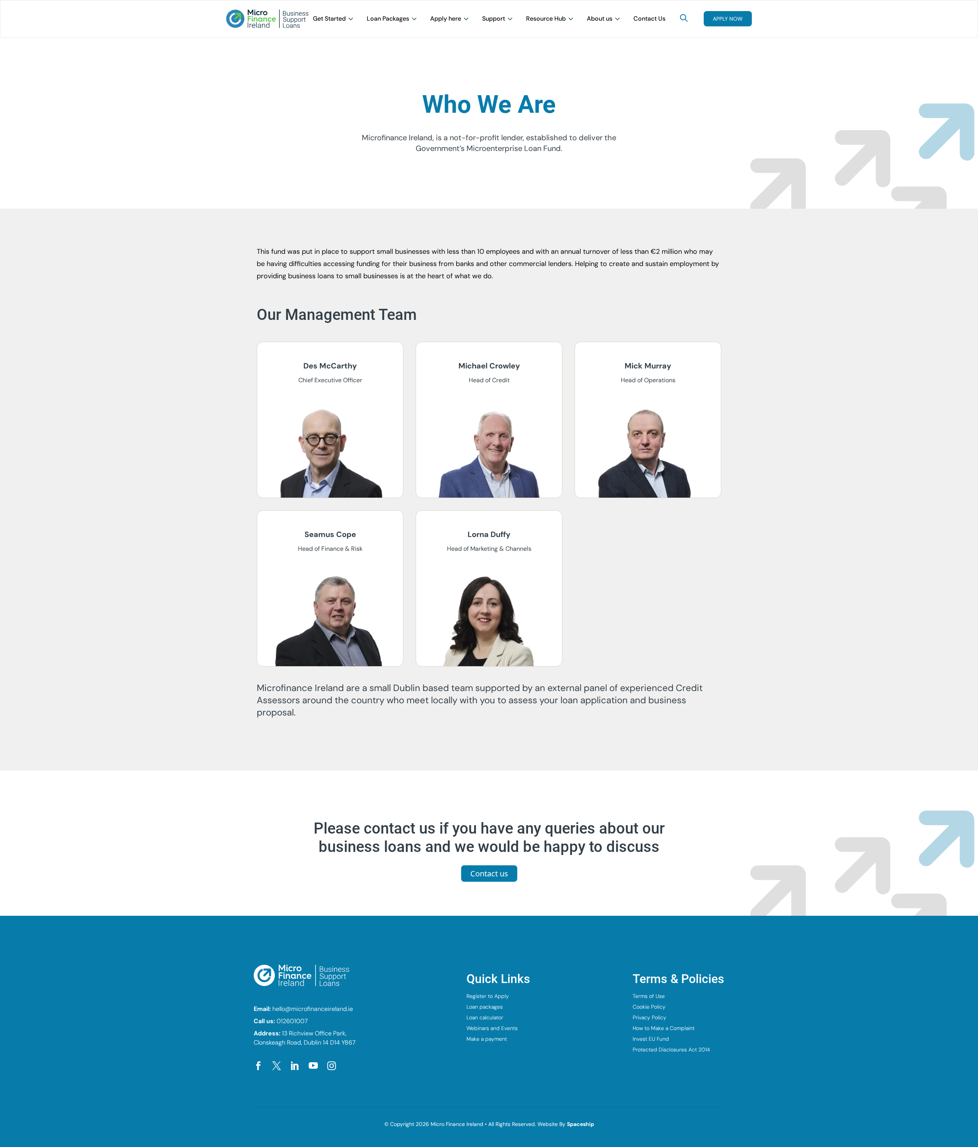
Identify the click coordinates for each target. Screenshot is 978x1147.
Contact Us (649, 19)
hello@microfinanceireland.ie (312, 1009)
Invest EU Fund (651, 1038)
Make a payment (486, 1038)
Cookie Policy (649, 1006)
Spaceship (580, 1124)
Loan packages (484, 1006)
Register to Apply (487, 996)
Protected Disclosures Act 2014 (671, 1049)
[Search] (683, 18)
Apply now (728, 18)
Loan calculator (484, 1017)
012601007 (292, 1021)
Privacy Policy (649, 1017)
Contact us (489, 873)
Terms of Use (649, 996)
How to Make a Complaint (664, 1028)
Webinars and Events (492, 1028)
